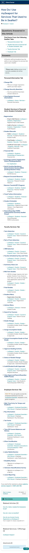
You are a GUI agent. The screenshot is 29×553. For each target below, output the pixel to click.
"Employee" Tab (11, 52)
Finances (23, 172)
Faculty (17, 234)
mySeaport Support (8, 535)
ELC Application (12, 164)
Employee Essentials (11, 397)
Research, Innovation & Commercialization (17, 446)
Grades (22, 283)
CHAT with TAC (17, 486)
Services (22, 100)
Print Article (8, 499)
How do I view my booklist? (11, 513)
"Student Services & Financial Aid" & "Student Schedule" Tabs (17, 45)
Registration (17, 120)
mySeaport (10, 100)
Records (9, 136)
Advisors (17, 307)
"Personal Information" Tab (15, 42)
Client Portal (10, 2)
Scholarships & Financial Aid (15, 155)
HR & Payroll (10, 409)
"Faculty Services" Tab (13, 49)
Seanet (12, 23)
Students (9, 120)
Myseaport (6, 23)
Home (16, 100)
